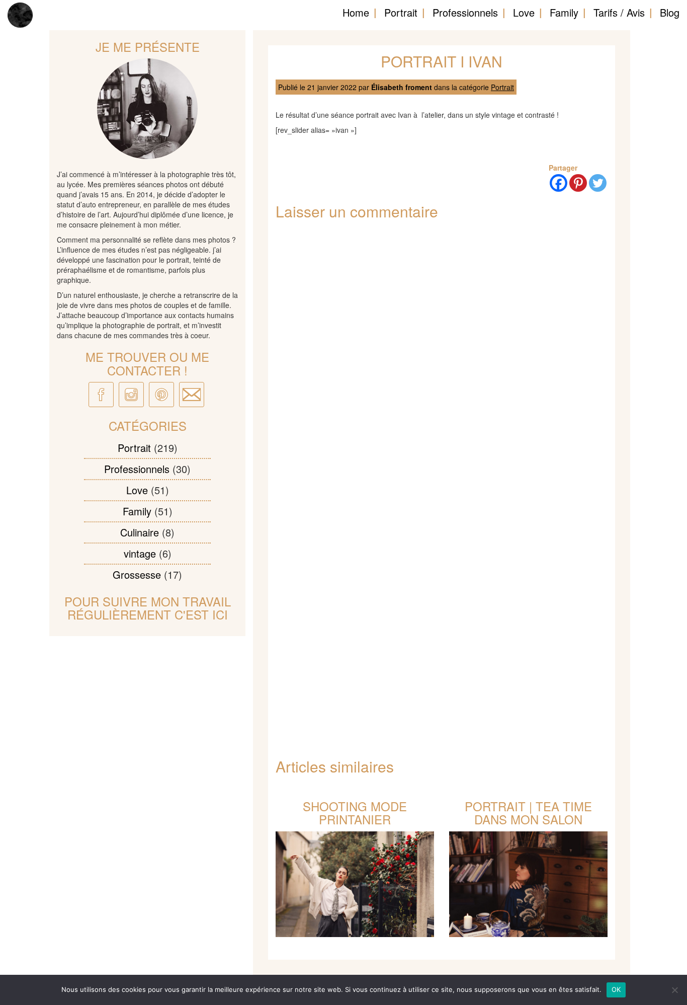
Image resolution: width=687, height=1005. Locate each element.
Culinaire (139, 532)
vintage (140, 553)
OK (616, 989)
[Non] (674, 990)
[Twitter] (598, 183)
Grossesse (137, 574)
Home (355, 12)
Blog (669, 12)
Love (524, 12)
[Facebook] (558, 183)
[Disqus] (442, 360)
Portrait (400, 12)
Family (564, 12)
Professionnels (465, 12)
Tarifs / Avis (619, 12)
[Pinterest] (578, 183)
